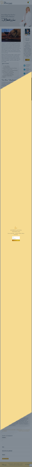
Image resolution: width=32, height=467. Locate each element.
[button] (29, 2)
